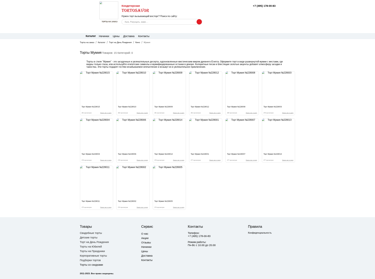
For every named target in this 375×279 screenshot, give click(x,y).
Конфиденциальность (260, 233)
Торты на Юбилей (91, 246)
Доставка (128, 36)
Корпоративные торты (93, 255)
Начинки (104, 36)
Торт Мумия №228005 (163, 201)
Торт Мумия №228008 (236, 107)
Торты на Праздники (92, 251)
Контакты (143, 36)
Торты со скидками (91, 264)
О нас (144, 233)
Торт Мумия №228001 (200, 154)
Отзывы (146, 242)
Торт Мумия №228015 (91, 107)
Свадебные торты (91, 233)
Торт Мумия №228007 (236, 154)
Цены (116, 36)
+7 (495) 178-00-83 (264, 5)
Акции (145, 238)
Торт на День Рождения (120, 42)
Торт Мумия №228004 (91, 154)
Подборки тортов (90, 260)
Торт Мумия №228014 (163, 154)
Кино (137, 42)
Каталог (101, 42)
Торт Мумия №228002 (127, 201)
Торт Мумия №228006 (127, 154)
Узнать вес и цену (105, 113)
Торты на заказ (87, 42)
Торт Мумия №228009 (163, 107)
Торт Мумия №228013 (273, 154)
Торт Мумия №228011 (91, 201)
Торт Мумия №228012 (200, 107)
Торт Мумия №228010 (127, 107)
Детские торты (88, 237)
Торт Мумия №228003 (273, 107)
